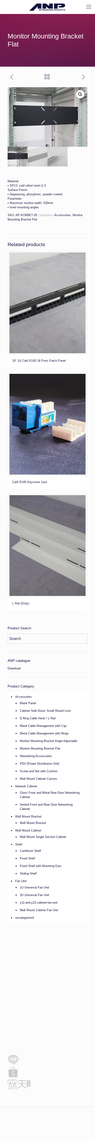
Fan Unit (21, 881)
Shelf (18, 844)
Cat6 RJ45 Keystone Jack (29, 482)
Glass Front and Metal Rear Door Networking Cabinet (50, 795)
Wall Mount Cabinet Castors (38, 778)
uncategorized (24, 917)
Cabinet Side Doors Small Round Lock (45, 710)
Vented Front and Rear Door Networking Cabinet (46, 807)
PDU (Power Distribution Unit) (39, 763)
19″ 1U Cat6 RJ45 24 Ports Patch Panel (39, 360)
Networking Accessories (36, 756)
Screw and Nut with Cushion (38, 771)
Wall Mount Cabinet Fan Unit (39, 910)
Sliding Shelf (28, 873)
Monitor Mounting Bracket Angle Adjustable (48, 741)
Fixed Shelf (27, 858)
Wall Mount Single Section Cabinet (43, 837)
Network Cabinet (26, 786)
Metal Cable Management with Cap (43, 726)
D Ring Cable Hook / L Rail (38, 718)
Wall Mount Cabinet (28, 830)
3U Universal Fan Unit (34, 895)
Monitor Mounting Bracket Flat (40, 748)
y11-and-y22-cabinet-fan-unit (38, 902)
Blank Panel (28, 703)
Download (14, 668)
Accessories (62, 215)
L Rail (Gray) (20, 603)
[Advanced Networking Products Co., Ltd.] (47, 7)
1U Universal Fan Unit (34, 887)
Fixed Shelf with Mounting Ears (41, 866)
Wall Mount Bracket (28, 816)
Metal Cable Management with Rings (44, 733)
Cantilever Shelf (30, 851)
